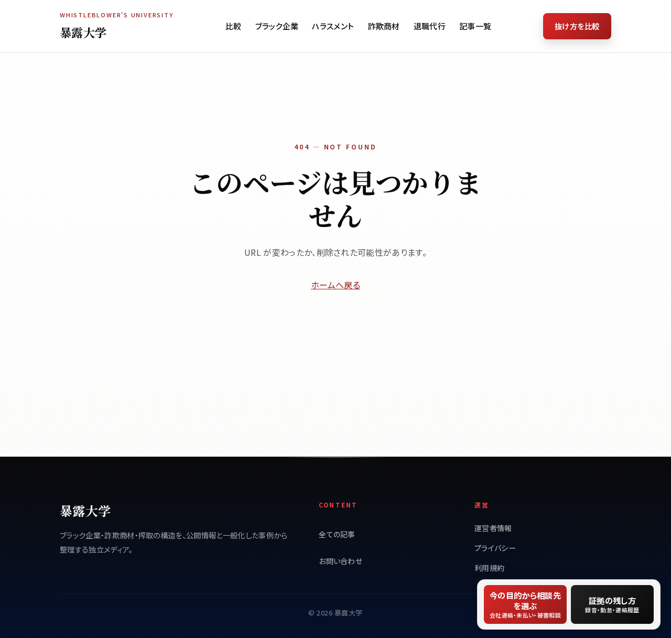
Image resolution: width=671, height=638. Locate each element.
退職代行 (430, 25)
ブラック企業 (277, 25)
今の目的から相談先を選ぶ (525, 604)
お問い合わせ (340, 561)
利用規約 (489, 568)
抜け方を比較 (577, 25)
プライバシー (495, 548)
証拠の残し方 (612, 604)
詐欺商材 (383, 25)
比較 (233, 25)
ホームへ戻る (335, 284)
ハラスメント (333, 25)
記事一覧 (475, 25)
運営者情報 (493, 528)
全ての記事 (337, 534)
